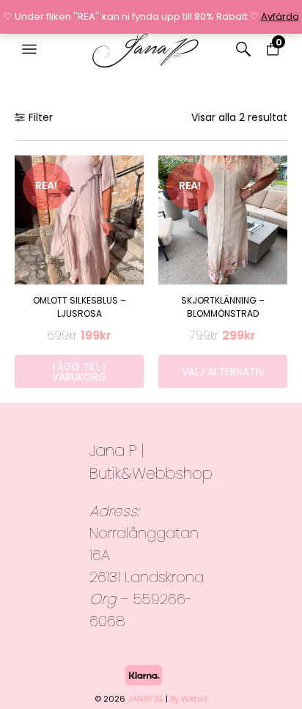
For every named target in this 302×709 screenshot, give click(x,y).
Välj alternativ (223, 371)
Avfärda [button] (280, 16)
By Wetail (188, 699)
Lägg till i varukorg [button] (79, 371)
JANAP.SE (145, 699)
